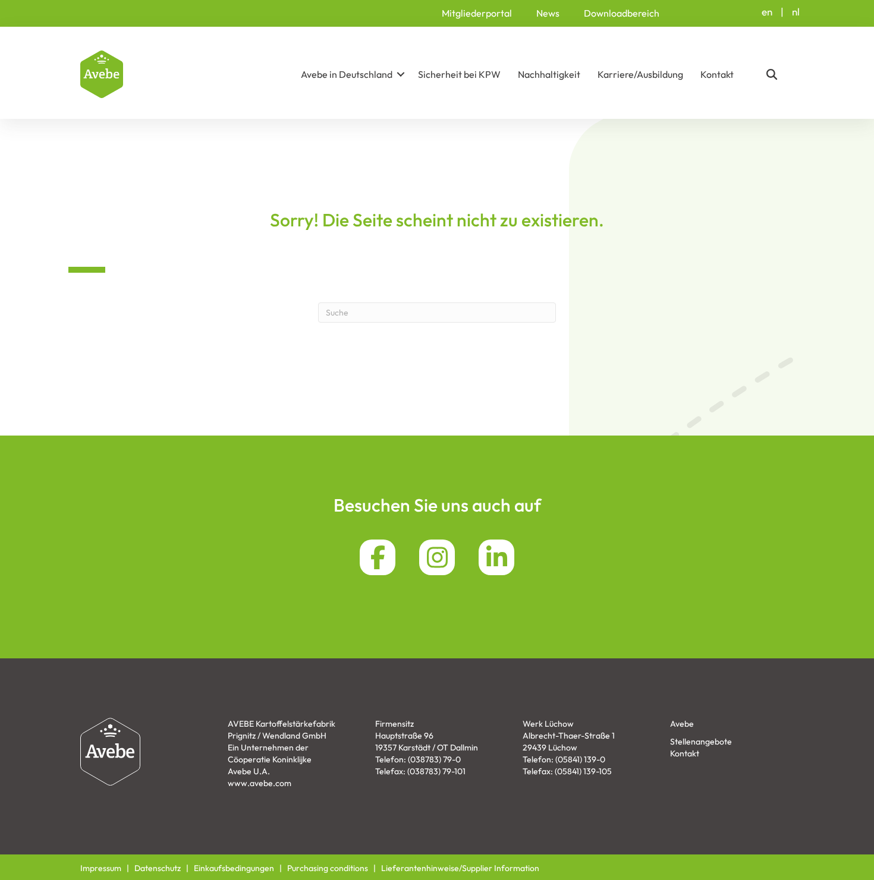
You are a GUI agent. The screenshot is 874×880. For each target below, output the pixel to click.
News (547, 13)
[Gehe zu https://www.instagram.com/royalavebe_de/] (437, 557)
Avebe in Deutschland (346, 74)
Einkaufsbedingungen (234, 868)
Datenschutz (157, 868)
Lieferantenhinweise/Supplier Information (460, 868)
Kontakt (717, 74)
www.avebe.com (259, 783)
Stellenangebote (701, 741)
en (767, 11)
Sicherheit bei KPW (459, 74)
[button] (400, 74)
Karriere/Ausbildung (640, 74)
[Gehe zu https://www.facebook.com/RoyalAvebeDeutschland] (377, 557)
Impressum (100, 868)
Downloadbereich (621, 13)
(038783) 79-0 (434, 759)
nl (796, 11)
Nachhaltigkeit (549, 74)
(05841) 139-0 (580, 759)
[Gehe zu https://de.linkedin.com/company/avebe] (496, 557)
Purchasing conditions (327, 868)
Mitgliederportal (477, 13)
